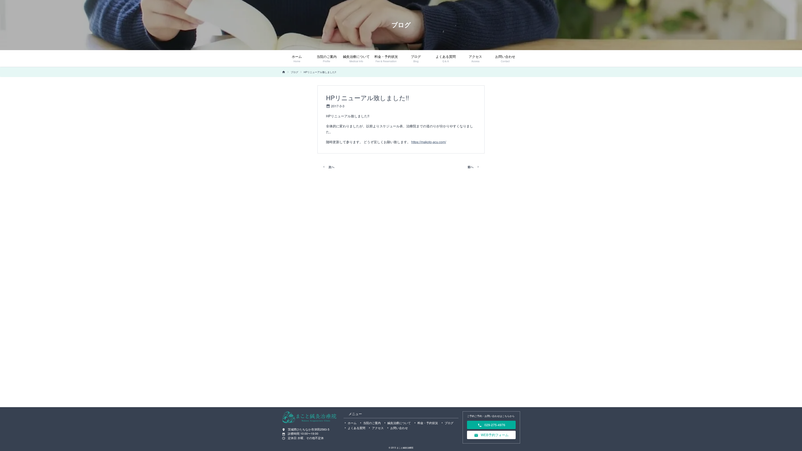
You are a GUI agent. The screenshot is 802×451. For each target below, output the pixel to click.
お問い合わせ (399, 428)
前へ (470, 167)
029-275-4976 (494, 424)
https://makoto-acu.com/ (428, 141)
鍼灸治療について (399, 423)
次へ (331, 167)
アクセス (378, 428)
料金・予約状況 (427, 423)
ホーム (352, 423)
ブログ (294, 72)
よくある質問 (356, 428)
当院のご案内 (372, 423)
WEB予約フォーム (494, 434)
